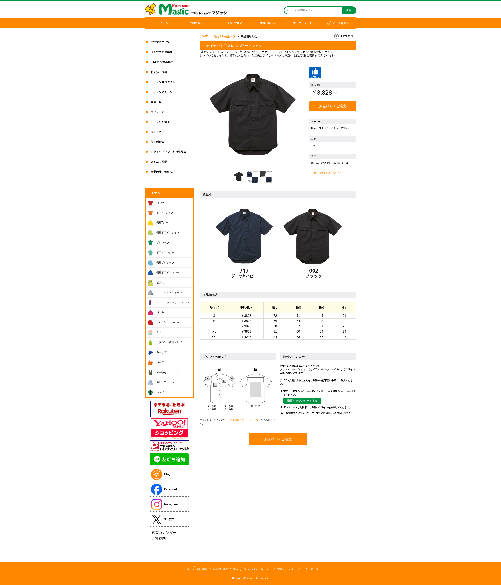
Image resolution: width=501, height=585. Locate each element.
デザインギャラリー (163, 92)
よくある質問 (159, 161)
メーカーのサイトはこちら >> (325, 172)
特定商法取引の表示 (225, 569)
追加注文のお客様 (162, 52)
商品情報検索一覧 (224, 36)
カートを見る (341, 23)
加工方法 (156, 131)
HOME (204, 36)
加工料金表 (157, 141)
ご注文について (160, 42)
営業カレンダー (286, 569)
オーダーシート (302, 23)
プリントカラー (160, 111)
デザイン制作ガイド (163, 82)
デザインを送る (160, 121)
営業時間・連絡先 (162, 171)
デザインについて (232, 23)
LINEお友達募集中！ (163, 62)
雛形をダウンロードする (302, 400)
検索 (348, 10)
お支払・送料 (159, 72)
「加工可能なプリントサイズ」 (244, 420)
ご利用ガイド (197, 23)
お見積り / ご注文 (333, 106)
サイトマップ (310, 569)
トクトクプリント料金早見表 (168, 151)
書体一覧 (156, 102)
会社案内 (201, 569)
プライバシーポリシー (257, 569)
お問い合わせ (267, 23)
